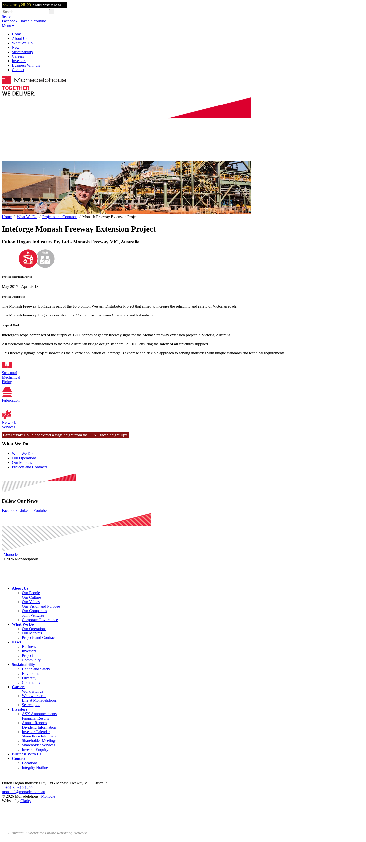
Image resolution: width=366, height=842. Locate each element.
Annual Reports (34, 723)
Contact (18, 70)
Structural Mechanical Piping (11, 377)
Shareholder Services (38, 745)
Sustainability (22, 52)
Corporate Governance (40, 620)
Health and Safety (36, 669)
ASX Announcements (39, 714)
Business (29, 646)
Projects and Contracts (59, 217)
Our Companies (34, 611)
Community (31, 660)
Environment (32, 673)
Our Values (31, 602)
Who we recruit (34, 696)
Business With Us (26, 65)
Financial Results (35, 718)
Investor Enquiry (35, 749)
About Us (19, 38)
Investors (19, 61)
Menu (8, 25)
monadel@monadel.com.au (23, 792)
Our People (31, 593)
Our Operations (24, 458)
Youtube (40, 21)
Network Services (9, 425)
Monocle (11, 554)
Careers (18, 56)
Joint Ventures (33, 615)
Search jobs (31, 705)
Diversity (29, 678)
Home (17, 34)
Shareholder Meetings (39, 740)
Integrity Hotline (35, 767)
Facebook (9, 21)
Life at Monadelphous (39, 700)
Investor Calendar (36, 732)
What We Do (22, 43)
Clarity (25, 801)
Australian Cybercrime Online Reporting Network (47, 833)
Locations (29, 763)
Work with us (32, 691)
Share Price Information (40, 736)
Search (7, 16)
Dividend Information (39, 727)
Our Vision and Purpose (41, 606)
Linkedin (25, 21)
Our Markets (22, 462)
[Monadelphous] (34, 83)
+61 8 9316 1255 (19, 787)
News (16, 47)
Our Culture (31, 597)
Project (27, 655)
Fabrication (11, 400)
